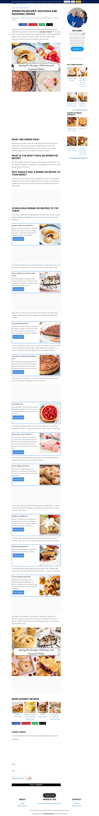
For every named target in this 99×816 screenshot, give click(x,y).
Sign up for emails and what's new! (49, 803)
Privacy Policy (22, 805)
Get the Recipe (18, 239)
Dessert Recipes (24, 7)
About (22, 803)
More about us (77, 49)
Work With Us (76, 805)
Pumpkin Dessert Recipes (78, 158)
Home (13, 7)
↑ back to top (49, 795)
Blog (17, 7)
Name (14, 764)
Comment (15, 739)
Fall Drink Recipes (81, 110)
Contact (76, 803)
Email (13, 770)
